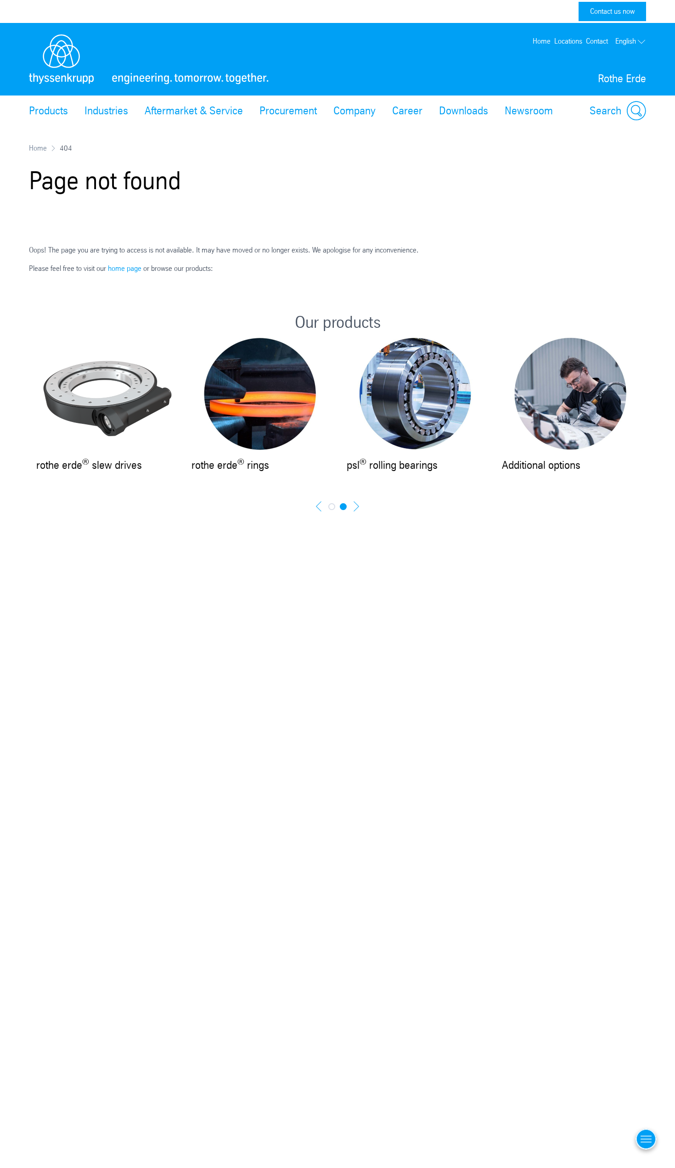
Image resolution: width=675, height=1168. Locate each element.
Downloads (463, 110)
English (625, 41)
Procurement (288, 110)
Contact (597, 41)
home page (124, 268)
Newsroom (529, 110)
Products (48, 110)
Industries (106, 110)
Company (354, 110)
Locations (568, 41)
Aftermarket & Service (194, 110)
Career (407, 110)
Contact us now (612, 11)
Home (542, 41)
